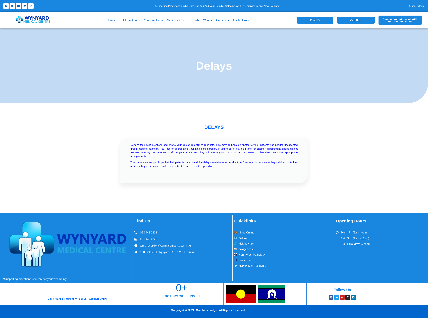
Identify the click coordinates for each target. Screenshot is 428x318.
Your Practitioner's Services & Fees (166, 20)
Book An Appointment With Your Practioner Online (78, 298)
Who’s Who (202, 20)
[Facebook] (6, 6)
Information (130, 20)
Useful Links (241, 20)
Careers (221, 20)
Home (112, 20)
